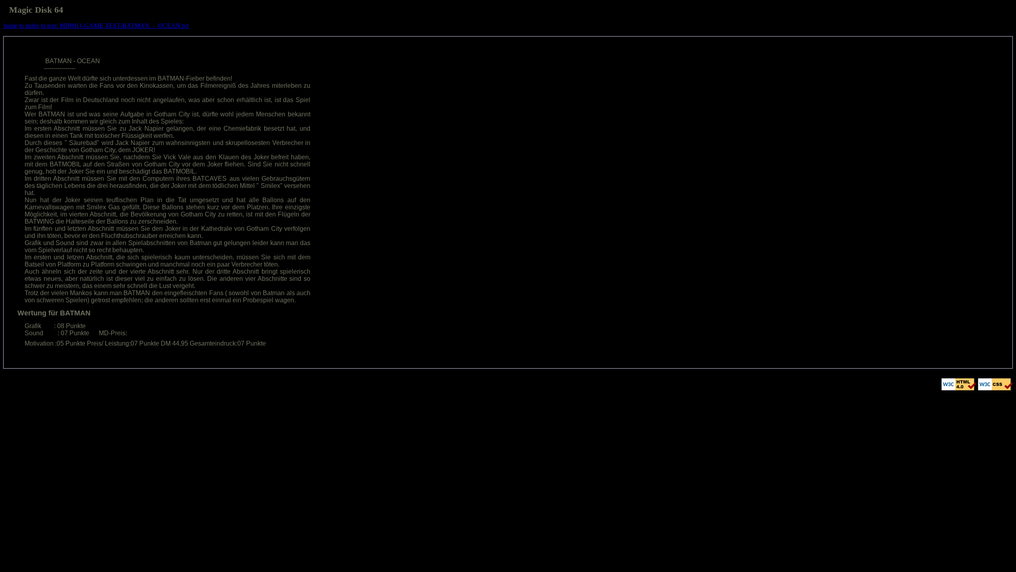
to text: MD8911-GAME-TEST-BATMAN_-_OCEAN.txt (115, 25)
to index (29, 25)
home (10, 25)
